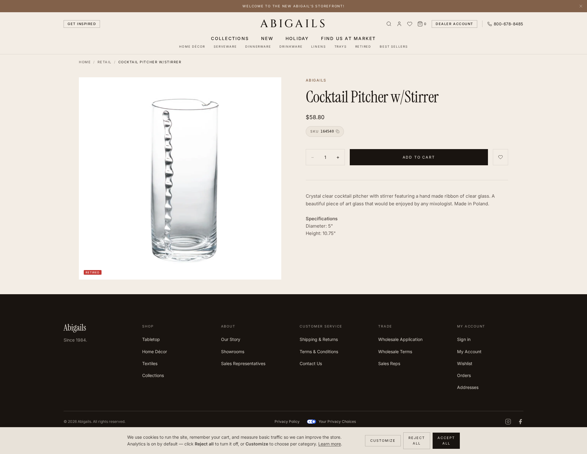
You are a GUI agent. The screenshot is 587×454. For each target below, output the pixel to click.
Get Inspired (82, 24)
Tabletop (151, 339)
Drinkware (290, 46)
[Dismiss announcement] (580, 6)
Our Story (230, 339)
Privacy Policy (287, 421)
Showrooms (232, 351)
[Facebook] (520, 422)
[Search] (389, 24)
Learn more (329, 443)
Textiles (149, 363)
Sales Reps (389, 363)
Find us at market (348, 38)
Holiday (297, 38)
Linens (318, 46)
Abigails (293, 23)
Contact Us (311, 363)
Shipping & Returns (319, 339)
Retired (363, 46)
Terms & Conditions (319, 351)
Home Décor (192, 46)
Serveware (225, 46)
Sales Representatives (243, 363)
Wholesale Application (400, 339)
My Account (469, 351)
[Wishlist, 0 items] (409, 24)
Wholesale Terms (395, 351)
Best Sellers (394, 46)
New (267, 38)
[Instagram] (508, 422)
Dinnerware (258, 46)
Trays (340, 46)
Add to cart (419, 157)
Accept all (446, 441)
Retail (105, 62)
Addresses (467, 387)
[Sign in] (399, 24)
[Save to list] (500, 157)
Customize (383, 440)
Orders (464, 375)
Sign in (464, 339)
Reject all (416, 441)
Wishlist (464, 363)
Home (85, 62)
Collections (230, 38)
